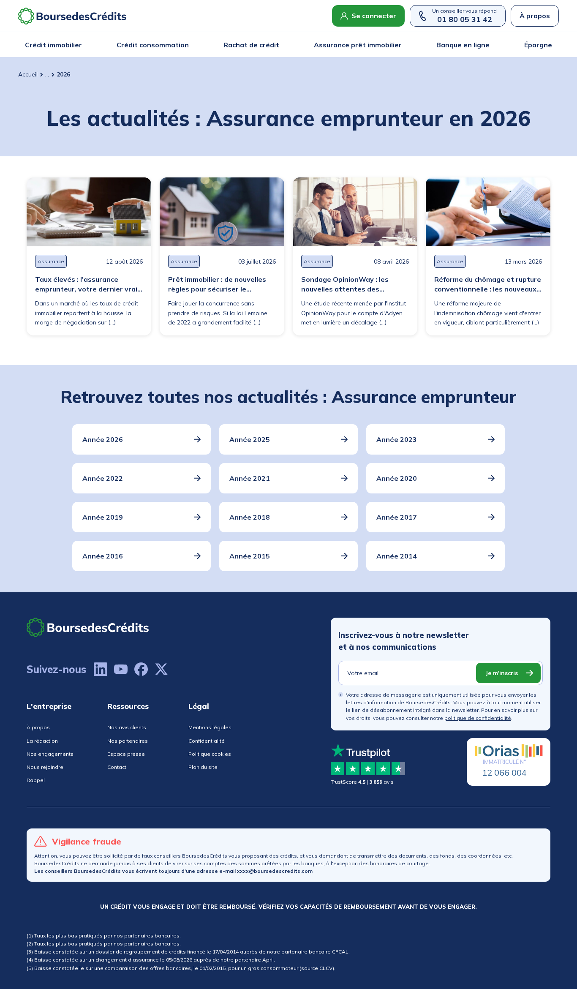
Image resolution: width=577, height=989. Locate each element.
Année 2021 (249, 478)
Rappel (36, 780)
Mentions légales (209, 727)
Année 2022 (102, 478)
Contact (116, 767)
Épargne (538, 45)
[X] (161, 669)
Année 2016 (102, 556)
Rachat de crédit (251, 45)
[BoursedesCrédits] (88, 627)
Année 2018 (249, 517)
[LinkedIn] (100, 669)
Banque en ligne (463, 45)
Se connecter (373, 15)
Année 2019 (102, 517)
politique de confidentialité (477, 718)
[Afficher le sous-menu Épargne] (549, 45)
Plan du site (203, 767)
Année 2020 (396, 478)
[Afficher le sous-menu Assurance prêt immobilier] (399, 45)
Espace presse (126, 754)
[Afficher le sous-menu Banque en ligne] (487, 45)
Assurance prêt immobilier (358, 45)
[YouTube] (121, 669)
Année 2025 (249, 439)
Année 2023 (396, 439)
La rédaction (42, 741)
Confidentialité (206, 741)
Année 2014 (396, 556)
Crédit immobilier (53, 45)
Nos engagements (50, 754)
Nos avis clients (126, 727)
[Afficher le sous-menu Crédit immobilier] (79, 45)
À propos (535, 15)
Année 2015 (249, 556)
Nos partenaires (127, 741)
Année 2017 (396, 517)
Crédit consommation (153, 45)
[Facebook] (141, 669)
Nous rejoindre (45, 767)
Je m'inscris (501, 673)
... (47, 74)
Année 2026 (102, 439)
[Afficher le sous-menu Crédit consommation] (186, 45)
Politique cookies (209, 754)
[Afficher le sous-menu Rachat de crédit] (276, 45)
